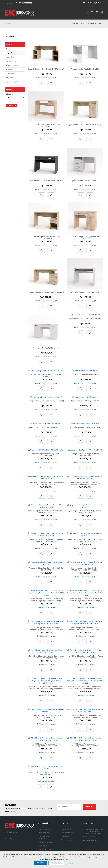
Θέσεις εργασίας (66, 840)
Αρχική (75, 23)
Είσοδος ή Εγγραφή (96, 3)
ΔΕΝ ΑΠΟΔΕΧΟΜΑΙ (56, 863)
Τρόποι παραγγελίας (45, 829)
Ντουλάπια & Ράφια (12, 77)
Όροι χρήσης (42, 846)
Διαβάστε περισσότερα (61, 859)
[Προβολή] (41, 82)
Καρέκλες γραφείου (12, 65)
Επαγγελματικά (11, 61)
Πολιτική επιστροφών (45, 842)
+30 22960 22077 (25, 3)
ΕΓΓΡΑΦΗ (89, 807)
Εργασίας (10, 53)
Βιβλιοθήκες (10, 69)
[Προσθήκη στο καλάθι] (41, 612)
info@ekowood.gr (92, 840)
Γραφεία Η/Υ (11, 57)
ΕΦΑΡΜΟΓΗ (12, 105)
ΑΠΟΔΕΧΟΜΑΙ (40, 863)
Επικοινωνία (9, 3)
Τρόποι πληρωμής (44, 833)
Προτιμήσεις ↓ (69, 863)
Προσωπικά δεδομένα (45, 849)
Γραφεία (8, 49)
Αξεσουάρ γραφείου (12, 82)
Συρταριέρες (10, 73)
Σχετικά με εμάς (66, 829)
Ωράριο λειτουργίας (67, 833)
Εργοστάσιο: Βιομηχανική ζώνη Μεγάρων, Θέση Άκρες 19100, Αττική (94, 831)
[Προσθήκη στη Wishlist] (50, 82)
